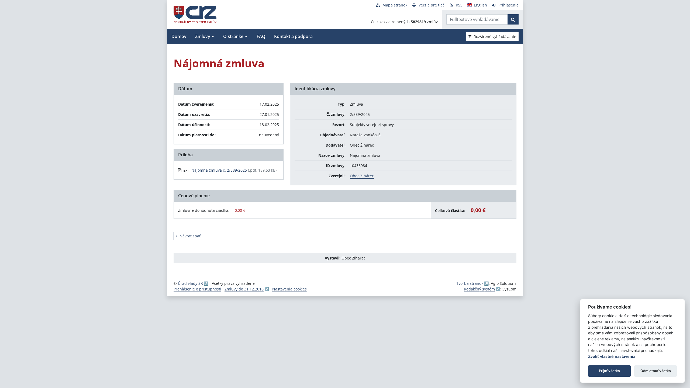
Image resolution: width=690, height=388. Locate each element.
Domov (179, 36)
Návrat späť (190, 235)
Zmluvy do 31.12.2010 (244, 289)
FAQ (261, 36)
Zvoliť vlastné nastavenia (611, 356)
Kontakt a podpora (293, 36)
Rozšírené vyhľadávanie (495, 36)
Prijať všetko (609, 371)
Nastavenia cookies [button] (289, 289)
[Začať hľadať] (513, 19)
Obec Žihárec (362, 175)
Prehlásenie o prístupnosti (197, 289)
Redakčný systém (479, 289)
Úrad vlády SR (190, 283)
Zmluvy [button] (202, 36)
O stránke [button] (233, 36)
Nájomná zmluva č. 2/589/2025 (219, 170)
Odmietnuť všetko (655, 371)
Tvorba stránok (469, 283)
